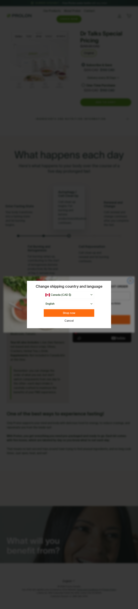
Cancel (69, 320)
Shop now (69, 312)
